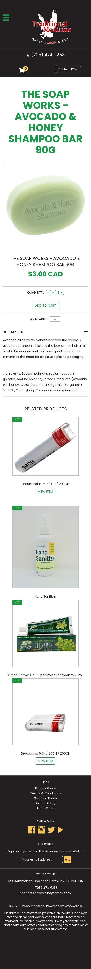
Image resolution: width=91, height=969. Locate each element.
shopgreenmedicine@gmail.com (45, 893)
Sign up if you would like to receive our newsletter (46, 851)
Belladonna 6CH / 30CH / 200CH (45, 753)
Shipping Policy (45, 798)
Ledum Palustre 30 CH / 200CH (45, 484)
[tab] (45, 331)
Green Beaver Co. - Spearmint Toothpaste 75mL (45, 675)
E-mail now (68, 69)
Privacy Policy (45, 788)
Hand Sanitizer (46, 596)
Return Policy (45, 803)
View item (45, 491)
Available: (38, 318)
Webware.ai (74, 906)
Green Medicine (32, 906)
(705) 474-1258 (48, 55)
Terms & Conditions (45, 793)
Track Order (45, 808)
